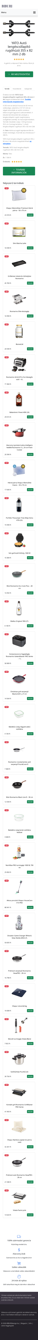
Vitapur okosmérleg (19, 1006)
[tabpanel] (19, 129)
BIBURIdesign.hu (13, 1323)
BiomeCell (19, 344)
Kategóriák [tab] (28, 89)
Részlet (30, 215)
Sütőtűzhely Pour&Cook (19, 1072)
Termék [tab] (7, 89)
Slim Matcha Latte (19, 243)
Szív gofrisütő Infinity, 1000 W (19, 553)
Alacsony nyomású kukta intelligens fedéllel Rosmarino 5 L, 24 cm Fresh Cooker (19, 447)
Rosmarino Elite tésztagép (19, 311)
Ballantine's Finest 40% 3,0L (20, 412)
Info (30, 1323)
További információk (19, 171)
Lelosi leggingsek (7, 1326)
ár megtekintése (20, 74)
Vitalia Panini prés (19, 1210)
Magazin (24, 1323)
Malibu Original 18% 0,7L (19, 621)
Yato (21, 63)
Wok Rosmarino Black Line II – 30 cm (19, 797)
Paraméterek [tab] (17, 89)
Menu (3, 12)
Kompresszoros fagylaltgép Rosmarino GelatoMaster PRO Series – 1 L (19, 656)
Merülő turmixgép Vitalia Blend (19, 1039)
